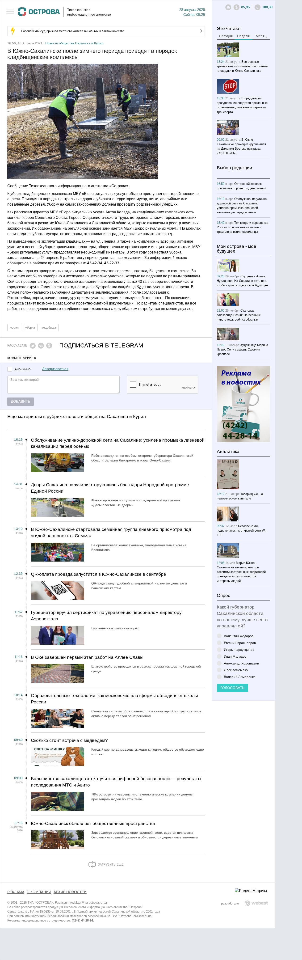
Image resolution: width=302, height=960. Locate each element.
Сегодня (226, 36)
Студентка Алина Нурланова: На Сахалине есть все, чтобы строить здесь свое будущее (242, 281)
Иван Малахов (235, 656)
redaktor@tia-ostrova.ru (86, 902)
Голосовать (232, 688)
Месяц (261, 36)
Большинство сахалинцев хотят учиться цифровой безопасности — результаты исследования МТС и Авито (116, 781)
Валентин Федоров (238, 636)
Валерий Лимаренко (240, 676)
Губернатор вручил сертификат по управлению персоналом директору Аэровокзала (106, 615)
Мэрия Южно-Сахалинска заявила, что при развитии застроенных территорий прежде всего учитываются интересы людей (241, 572)
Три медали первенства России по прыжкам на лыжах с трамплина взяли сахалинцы (242, 227)
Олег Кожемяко (236, 670)
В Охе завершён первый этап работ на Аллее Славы (87, 657)
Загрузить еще (110, 864)
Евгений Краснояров (240, 642)
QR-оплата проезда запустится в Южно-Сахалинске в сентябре (98, 574)
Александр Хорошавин (241, 663)
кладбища (49, 327)
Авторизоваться (55, 369)
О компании (39, 892)
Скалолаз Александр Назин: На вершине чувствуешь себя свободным (239, 315)
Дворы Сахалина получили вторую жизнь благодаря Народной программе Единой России (110, 488)
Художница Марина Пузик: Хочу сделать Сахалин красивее (242, 349)
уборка (30, 327)
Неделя (243, 36)
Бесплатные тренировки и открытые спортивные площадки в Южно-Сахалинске (242, 66)
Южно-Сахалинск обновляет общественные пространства (93, 823)
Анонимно (22, 369)
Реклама (15, 892)
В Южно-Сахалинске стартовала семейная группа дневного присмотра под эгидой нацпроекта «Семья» (111, 532)
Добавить (20, 401)
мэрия (14, 327)
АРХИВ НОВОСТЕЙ (70, 892)
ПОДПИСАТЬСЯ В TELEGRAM (101, 345)
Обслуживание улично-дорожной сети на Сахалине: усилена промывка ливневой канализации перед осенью (118, 443)
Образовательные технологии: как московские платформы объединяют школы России (114, 698)
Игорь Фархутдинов (239, 649)
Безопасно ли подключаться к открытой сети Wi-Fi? (241, 530)
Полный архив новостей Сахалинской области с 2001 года (118, 911)
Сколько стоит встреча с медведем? (69, 740)
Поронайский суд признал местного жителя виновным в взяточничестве (72, 31)
